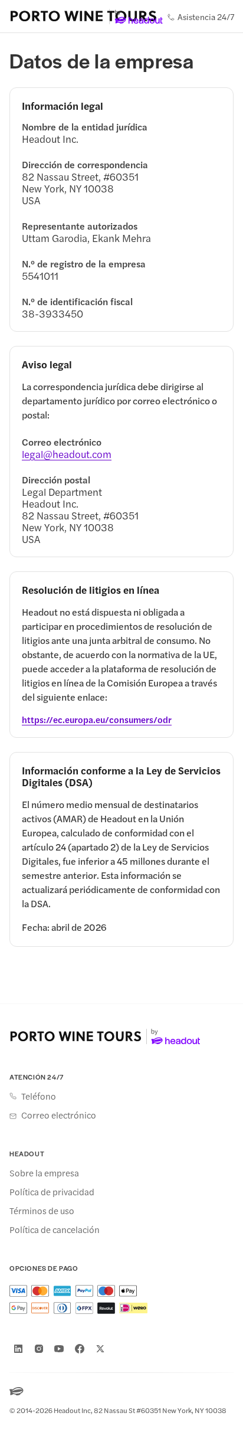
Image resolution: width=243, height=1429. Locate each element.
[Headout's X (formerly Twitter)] (100, 1348)
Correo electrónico (58, 1115)
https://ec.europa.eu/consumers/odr (97, 719)
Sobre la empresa (44, 1173)
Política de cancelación (54, 1229)
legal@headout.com (66, 454)
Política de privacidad (51, 1192)
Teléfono (38, 1096)
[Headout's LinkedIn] (18, 1348)
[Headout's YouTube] (59, 1348)
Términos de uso (41, 1211)
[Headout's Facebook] (79, 1348)
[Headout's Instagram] (39, 1348)
